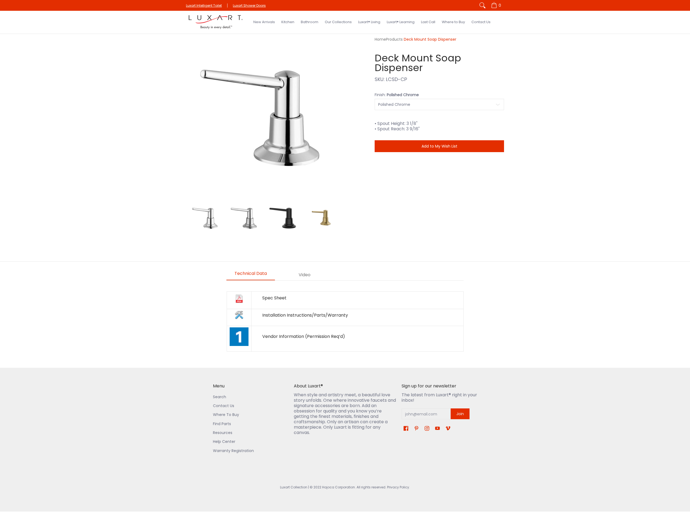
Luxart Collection (293, 487)
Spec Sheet (274, 298)
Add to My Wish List (439, 146)
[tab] (250, 275)
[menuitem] (497, 5)
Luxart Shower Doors (249, 5)
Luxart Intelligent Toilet (204, 5)
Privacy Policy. (398, 487)
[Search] (482, 5)
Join (460, 413)
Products (394, 39)
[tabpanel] (345, 321)
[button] (406, 428)
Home (380, 39)
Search (219, 397)
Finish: (397, 94)
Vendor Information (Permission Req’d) (303, 336)
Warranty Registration (233, 450)
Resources (222, 432)
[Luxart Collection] (215, 22)
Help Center (224, 441)
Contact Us (223, 405)
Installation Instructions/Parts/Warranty (305, 315)
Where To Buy (226, 414)
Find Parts (222, 423)
